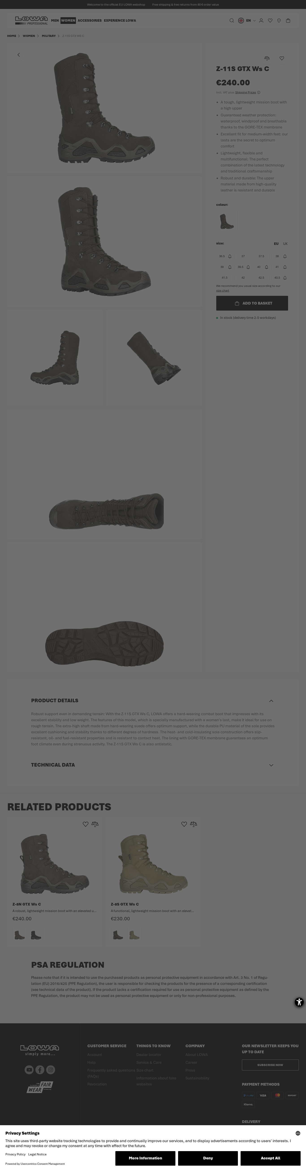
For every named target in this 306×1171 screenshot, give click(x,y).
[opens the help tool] (299, 1002)
